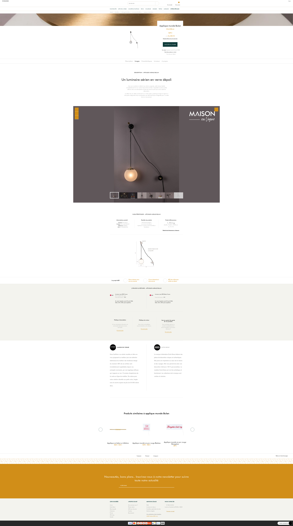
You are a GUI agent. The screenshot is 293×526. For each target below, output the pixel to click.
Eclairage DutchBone (126, 12)
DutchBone (117, 12)
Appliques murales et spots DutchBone (146, 225)
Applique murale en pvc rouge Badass (146, 443)
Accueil (111, 12)
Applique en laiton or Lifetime (118, 443)
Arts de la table (122, 9)
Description (129, 61)
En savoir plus (120, 330)
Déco (142, 9)
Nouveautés (113, 9)
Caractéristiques (146, 61)
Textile (160, 9)
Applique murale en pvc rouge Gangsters (175, 443)
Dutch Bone (125, 222)
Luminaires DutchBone (136, 12)
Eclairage (148, 9)
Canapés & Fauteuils (133, 9)
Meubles (155, 9)
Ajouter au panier (170, 44)
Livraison (157, 61)
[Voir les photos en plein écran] (216, 109)
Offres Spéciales (174, 9)
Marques (166, 9)
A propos (165, 61)
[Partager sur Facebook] (77, 113)
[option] (146, 154)
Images (137, 61)
